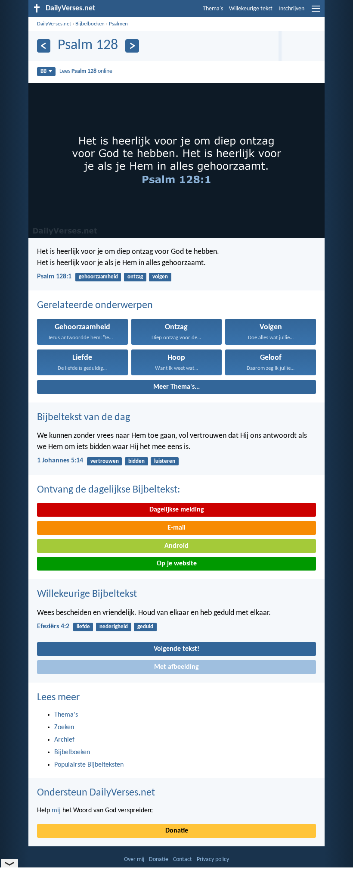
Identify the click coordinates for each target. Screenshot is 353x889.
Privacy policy (213, 859)
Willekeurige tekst (250, 9)
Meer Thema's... (176, 387)
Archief (64, 739)
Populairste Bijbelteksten (89, 764)
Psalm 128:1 (54, 276)
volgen (160, 277)
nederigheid (113, 627)
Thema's (213, 9)
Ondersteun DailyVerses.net (96, 793)
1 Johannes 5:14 (60, 460)
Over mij (134, 859)
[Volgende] (132, 46)
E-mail (176, 527)
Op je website (177, 563)
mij (56, 810)
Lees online (85, 71)
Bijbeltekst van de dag (83, 417)
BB (43, 71)
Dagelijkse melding (176, 509)
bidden (136, 461)
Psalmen (118, 24)
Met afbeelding (176, 667)
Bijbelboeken (90, 24)
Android (176, 546)
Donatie (176, 830)
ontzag (135, 277)
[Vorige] (43, 46)
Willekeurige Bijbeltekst (87, 594)
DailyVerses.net (54, 24)
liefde (83, 627)
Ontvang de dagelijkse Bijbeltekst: (108, 490)
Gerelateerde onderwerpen (95, 305)
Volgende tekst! (176, 649)
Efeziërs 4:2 (53, 626)
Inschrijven (291, 9)
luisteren (164, 461)
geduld (145, 627)
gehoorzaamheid (98, 277)
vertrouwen (104, 461)
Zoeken (64, 727)
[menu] (316, 12)
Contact (182, 859)
